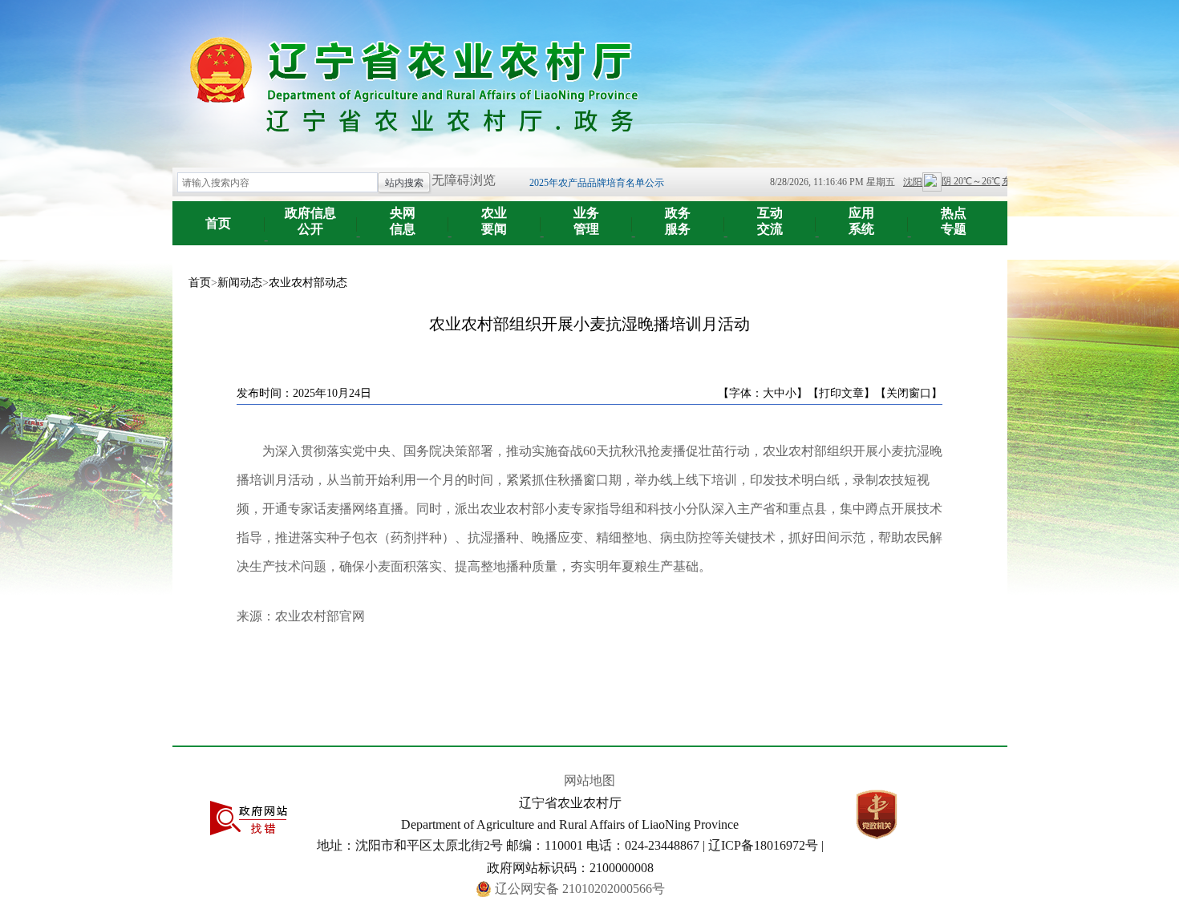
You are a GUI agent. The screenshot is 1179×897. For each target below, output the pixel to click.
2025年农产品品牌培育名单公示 (596, 182)
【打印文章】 (841, 393)
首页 (218, 223)
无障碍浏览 (463, 180)
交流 (770, 221)
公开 (310, 221)
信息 (402, 221)
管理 (586, 221)
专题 (953, 221)
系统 (861, 221)
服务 (678, 221)
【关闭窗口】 (908, 393)
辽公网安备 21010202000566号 (580, 888)
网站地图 (589, 780)
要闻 (494, 221)
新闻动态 (239, 283)
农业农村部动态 (308, 283)
